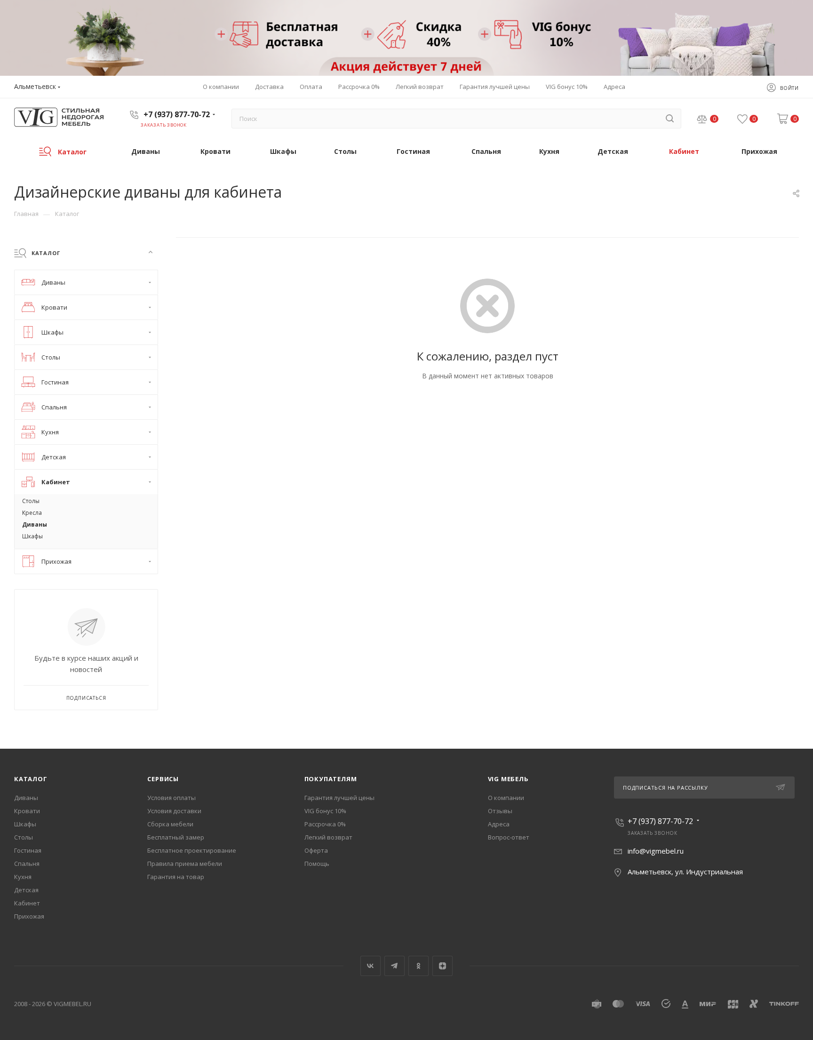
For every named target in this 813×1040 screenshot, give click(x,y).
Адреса (499, 824)
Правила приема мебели (184, 863)
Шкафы (25, 824)
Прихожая (29, 916)
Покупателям (330, 779)
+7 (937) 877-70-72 (176, 114)
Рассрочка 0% (325, 824)
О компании (506, 797)
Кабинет (27, 903)
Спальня (27, 863)
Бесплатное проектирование (191, 850)
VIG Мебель (508, 779)
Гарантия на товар (175, 876)
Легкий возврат (328, 837)
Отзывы (500, 811)
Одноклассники (418, 966)
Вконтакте (370, 966)
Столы (23, 837)
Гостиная (27, 850)
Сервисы (163, 779)
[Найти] (669, 118)
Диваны (26, 797)
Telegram (394, 966)
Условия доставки (174, 811)
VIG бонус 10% (325, 811)
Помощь (316, 863)
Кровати (27, 811)
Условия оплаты (171, 797)
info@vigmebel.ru (656, 851)
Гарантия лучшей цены (339, 797)
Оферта (316, 850)
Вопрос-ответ (508, 837)
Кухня (23, 876)
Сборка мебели (170, 824)
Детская (26, 890)
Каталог (31, 779)
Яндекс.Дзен (442, 966)
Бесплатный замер (175, 837)
